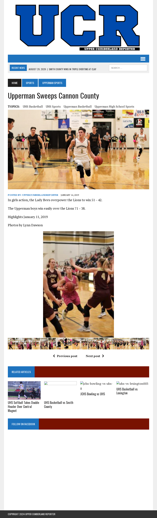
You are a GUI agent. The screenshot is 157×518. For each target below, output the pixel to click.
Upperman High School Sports (114, 106)
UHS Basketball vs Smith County (58, 404)
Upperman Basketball (78, 106)
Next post (93, 356)
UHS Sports (53, 106)
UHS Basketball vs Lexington (127, 391)
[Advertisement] (78, 472)
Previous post (67, 356)
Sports (30, 83)
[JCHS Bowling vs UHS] (96, 388)
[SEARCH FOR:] (128, 67)
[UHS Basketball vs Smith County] (60, 397)
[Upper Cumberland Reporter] (78, 27)
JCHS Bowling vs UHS (92, 394)
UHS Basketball (33, 106)
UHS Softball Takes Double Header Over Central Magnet (23, 406)
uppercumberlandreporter (40, 195)
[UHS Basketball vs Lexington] (132, 383)
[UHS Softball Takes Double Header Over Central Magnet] (24, 397)
